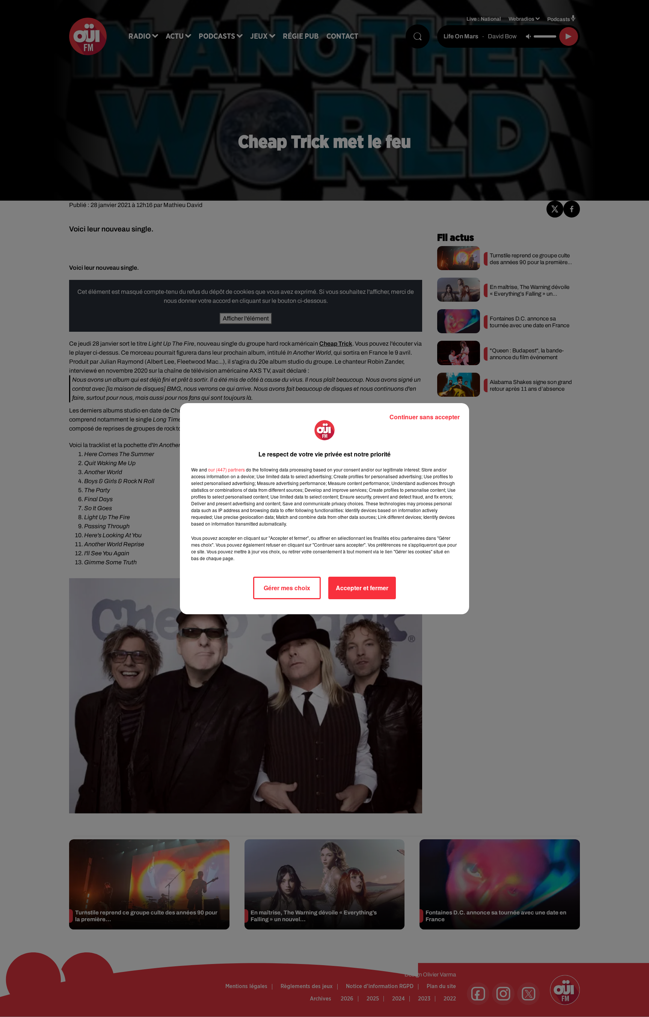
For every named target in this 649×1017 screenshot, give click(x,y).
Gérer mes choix (287, 587)
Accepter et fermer (362, 587)
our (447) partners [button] (226, 469)
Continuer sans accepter (424, 417)
